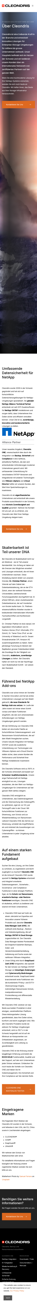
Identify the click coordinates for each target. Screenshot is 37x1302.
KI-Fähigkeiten (7, 1263)
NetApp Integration (9, 1259)
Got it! (8, 1298)
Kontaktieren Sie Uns (14, 105)
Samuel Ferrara (26, 1176)
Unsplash (6, 1179)
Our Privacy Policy (17, 1291)
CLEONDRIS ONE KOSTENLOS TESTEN (15, 1089)
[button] (32, 5)
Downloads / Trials (27, 1259)
